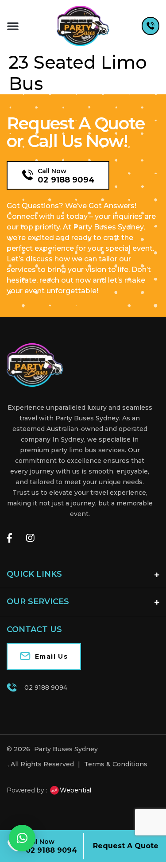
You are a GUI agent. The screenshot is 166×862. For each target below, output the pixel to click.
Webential (75, 790)
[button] (13, 25)
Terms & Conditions (115, 764)
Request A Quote (125, 846)
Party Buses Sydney (66, 749)
